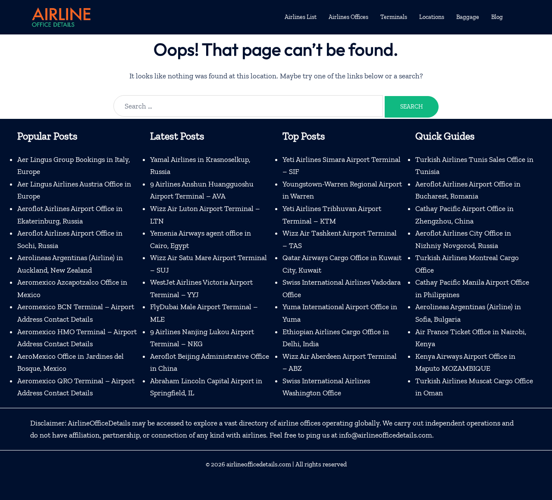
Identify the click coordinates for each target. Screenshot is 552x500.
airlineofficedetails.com (258, 464)
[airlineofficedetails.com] (60, 16)
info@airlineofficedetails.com (385, 435)
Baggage (467, 17)
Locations (431, 17)
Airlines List (301, 17)
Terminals (393, 17)
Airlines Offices (348, 17)
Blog (497, 17)
